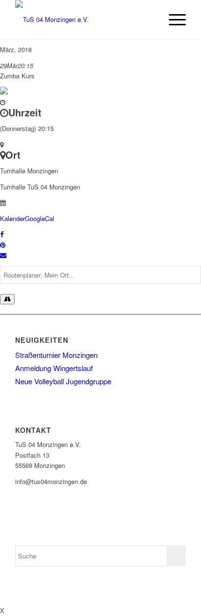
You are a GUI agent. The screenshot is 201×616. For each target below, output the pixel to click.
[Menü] (172, 19)
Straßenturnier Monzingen (56, 355)
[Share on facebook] (1, 234)
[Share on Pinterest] (2, 244)
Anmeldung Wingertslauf (54, 368)
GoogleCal (39, 218)
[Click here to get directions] (7, 299)
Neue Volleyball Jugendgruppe (63, 381)
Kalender (12, 218)
